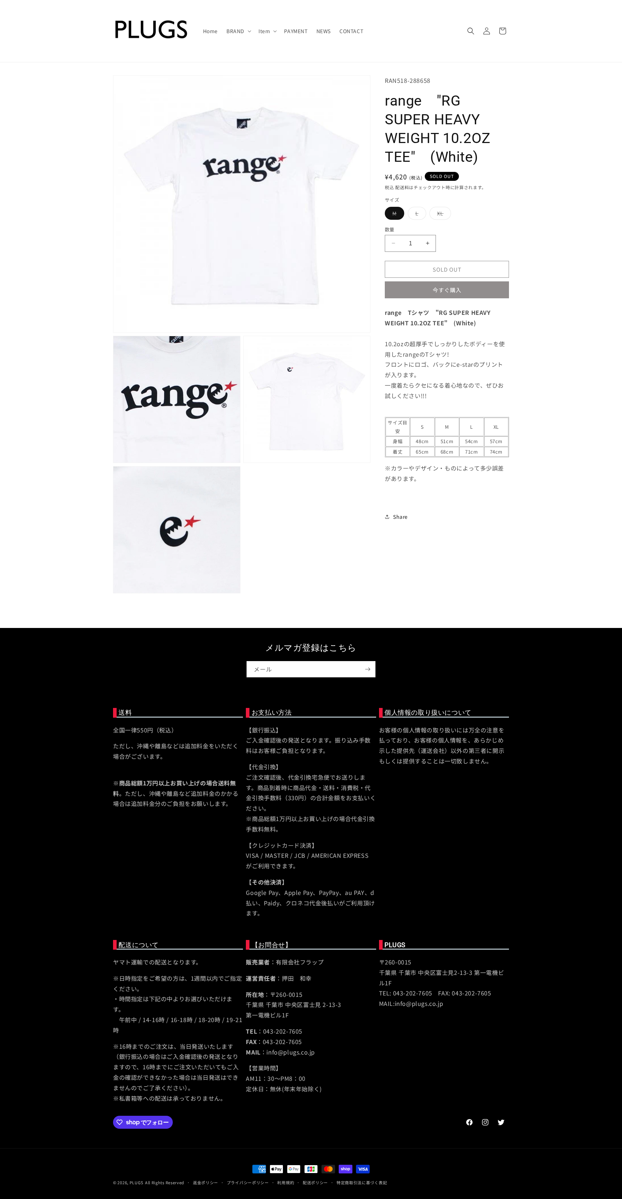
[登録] (367, 669)
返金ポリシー (205, 1182)
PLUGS (137, 1182)
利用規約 (285, 1182)
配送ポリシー (315, 1182)
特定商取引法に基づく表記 (362, 1182)
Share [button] (400, 516)
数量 (390, 229)
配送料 (402, 187)
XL (443, 214)
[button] (238, 31)
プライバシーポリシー (248, 1182)
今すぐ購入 (447, 290)
